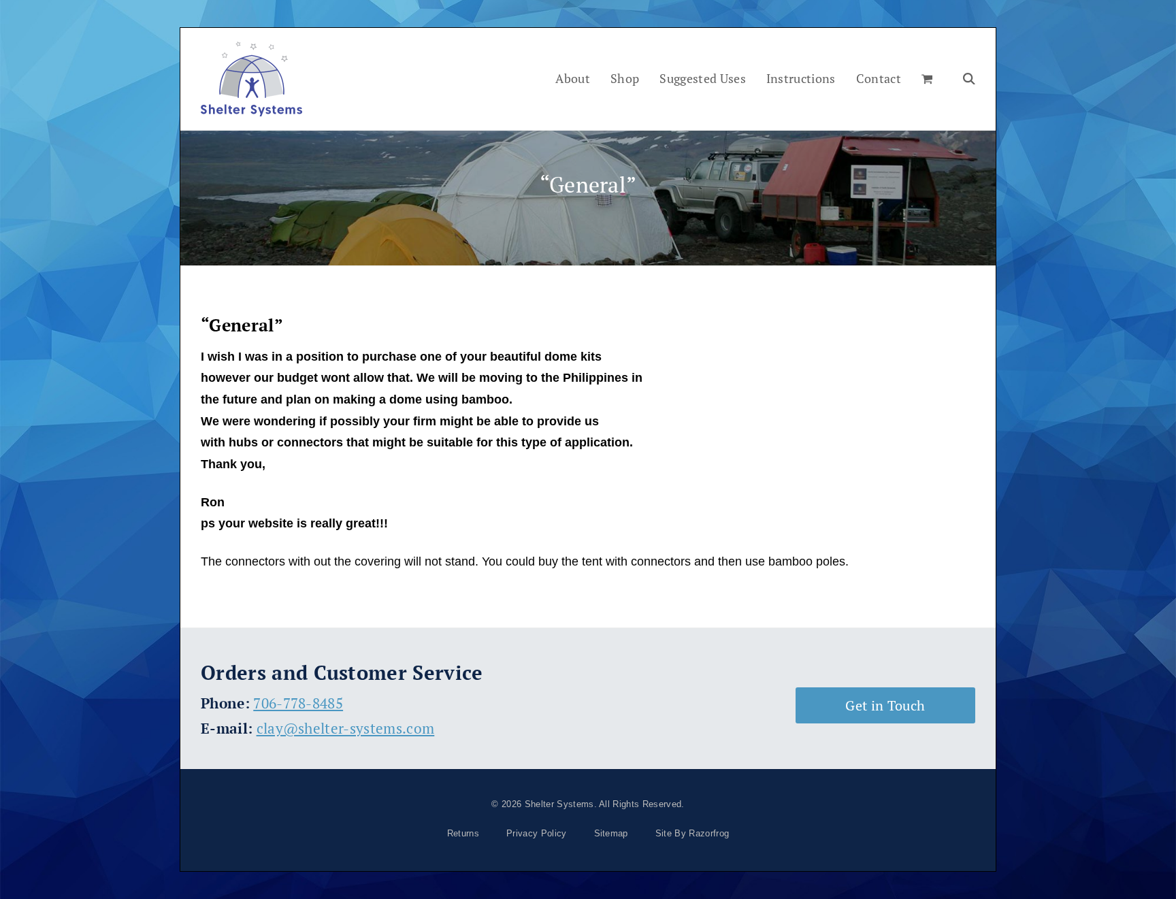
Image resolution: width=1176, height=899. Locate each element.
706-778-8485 (298, 703)
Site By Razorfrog (692, 833)
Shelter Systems (559, 804)
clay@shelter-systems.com (346, 728)
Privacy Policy (536, 833)
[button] (927, 79)
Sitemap (611, 833)
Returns (463, 833)
